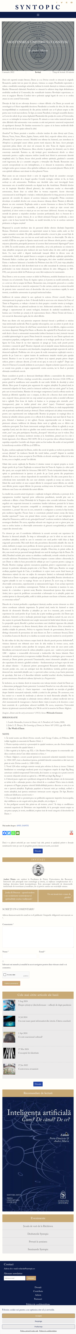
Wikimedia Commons (54, 713)
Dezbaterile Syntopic (38, 1234)
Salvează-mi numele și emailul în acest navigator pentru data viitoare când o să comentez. (34, 966)
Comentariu (8, 924)
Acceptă (38, 1316)
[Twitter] (9, 833)
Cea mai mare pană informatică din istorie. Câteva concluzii (44, 1021)
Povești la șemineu (38, 1242)
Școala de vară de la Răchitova (38, 1226)
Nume (5, 952)
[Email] (18, 833)
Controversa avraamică (28, 1069)
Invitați (38, 72)
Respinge (38, 1321)
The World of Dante (16, 729)
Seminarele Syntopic (38, 1249)
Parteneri (38, 1299)
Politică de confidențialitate (48, 1331)
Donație (38, 851)
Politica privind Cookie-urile (29, 1331)
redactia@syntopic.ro (26, 1269)
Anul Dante (23, 826)
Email (42, 952)
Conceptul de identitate (28, 1053)
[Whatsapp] (13, 833)
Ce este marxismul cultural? (30, 1037)
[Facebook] (5, 833)
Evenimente (38, 1218)
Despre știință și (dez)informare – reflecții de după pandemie (44, 1005)
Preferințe (38, 1327)
